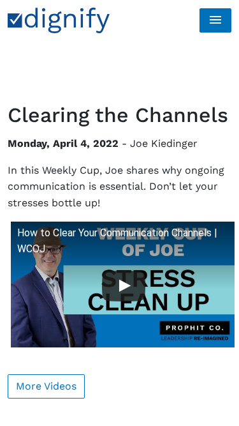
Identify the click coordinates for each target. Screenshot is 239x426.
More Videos (46, 386)
